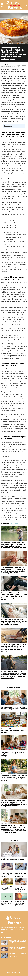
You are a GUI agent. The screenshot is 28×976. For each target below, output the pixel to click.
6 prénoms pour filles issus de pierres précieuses (7, 888)
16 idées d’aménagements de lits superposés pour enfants (12, 860)
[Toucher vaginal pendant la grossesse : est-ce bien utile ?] (21, 881)
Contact (8, 972)
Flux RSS (19, 974)
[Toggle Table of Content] (22, 126)
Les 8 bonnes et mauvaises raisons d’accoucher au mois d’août (21, 904)
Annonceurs (22, 971)
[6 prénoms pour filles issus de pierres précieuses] (7, 881)
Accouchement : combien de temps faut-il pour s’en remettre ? (6, 874)
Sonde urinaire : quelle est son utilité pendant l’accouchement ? (20, 874)
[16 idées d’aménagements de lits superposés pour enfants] (14, 849)
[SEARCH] (26, 5)
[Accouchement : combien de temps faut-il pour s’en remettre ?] (7, 866)
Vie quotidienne (15, 523)
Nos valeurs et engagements (10, 971)
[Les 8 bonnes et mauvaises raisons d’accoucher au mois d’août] (21, 896)
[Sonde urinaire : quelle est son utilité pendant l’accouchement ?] (21, 866)
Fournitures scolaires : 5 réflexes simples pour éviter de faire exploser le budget (14, 754)
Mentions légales (11, 974)
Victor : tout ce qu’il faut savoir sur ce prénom (6, 903)
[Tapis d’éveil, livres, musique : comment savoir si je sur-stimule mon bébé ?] (14, 719)
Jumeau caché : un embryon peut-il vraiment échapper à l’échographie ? (14, 708)
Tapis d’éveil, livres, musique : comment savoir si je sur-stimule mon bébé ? (12, 730)
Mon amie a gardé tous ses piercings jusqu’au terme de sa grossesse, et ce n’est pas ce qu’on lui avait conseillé (14, 778)
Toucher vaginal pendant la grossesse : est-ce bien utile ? (20, 889)
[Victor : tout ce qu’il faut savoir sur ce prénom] (7, 896)
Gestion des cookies (17, 972)
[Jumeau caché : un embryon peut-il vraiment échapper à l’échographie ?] (14, 697)
